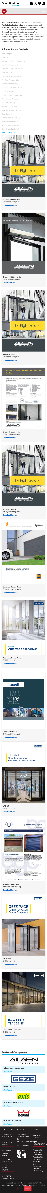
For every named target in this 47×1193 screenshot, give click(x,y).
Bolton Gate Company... (13, 886)
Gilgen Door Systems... (13, 202)
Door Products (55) (9, 72)
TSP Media (37, 1135)
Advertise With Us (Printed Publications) (38, 1152)
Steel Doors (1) (7, 114)
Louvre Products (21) (9, 91)
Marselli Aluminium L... (13, 734)
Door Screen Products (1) (11, 129)
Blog (34, 1164)
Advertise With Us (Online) (38, 1158)
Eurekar (36, 1138)
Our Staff (36, 1168)
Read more (7, 1071)
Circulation (37, 1166)
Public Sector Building (5, 1167)
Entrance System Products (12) (13, 76)
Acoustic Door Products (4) (11, 125)
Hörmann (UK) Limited (13, 589)
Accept (27, 1189)
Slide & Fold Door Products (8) (13, 110)
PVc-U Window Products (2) (12, 95)
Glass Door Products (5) (10, 83)
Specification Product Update (7, 1153)
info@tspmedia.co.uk (26, 1141)
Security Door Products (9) (11, 106)
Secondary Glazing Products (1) (13, 61)
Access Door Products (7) (11, 121)
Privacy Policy (38, 1171)
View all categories (8, 133)
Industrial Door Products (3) (12, 87)
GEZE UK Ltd (10, 660)
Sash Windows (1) (8, 102)
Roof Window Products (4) (11, 99)
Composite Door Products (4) (12, 68)
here (17, 1189)
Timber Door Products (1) (11, 117)
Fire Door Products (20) (10, 80)
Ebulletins (36, 1161)
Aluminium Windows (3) (10, 65)
